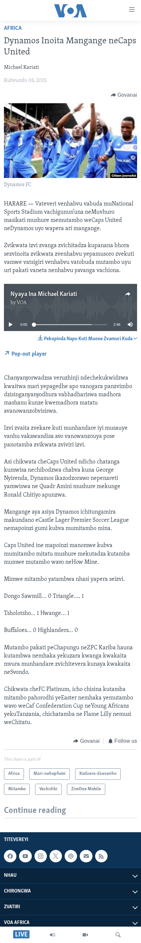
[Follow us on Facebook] (10, 856)
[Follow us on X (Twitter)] (56, 856)
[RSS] (101, 856)
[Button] (124, 95)
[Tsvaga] (118, 935)
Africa (13, 28)
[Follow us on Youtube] (25, 856)
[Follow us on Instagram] (40, 856)
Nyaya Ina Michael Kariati (43, 294)
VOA (22, 302)
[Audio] (52, 935)
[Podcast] (71, 856)
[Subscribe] (86, 856)
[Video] (85, 935)
